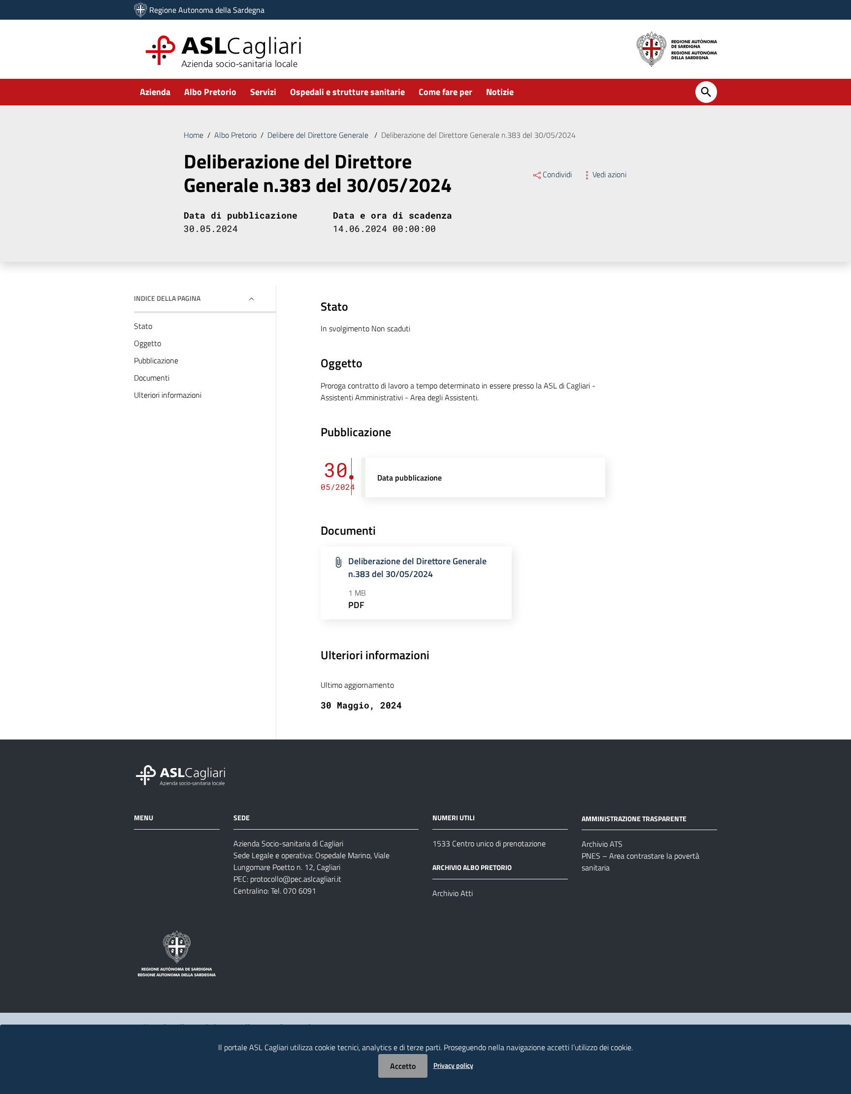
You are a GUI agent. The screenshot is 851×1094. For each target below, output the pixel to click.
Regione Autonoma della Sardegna (206, 10)
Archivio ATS (602, 844)
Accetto (403, 1066)
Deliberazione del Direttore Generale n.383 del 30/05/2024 (417, 567)
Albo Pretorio (210, 91)
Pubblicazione (156, 360)
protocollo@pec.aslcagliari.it (295, 879)
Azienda (155, 91)
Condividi (557, 174)
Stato (143, 326)
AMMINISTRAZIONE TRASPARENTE (634, 818)
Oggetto (147, 343)
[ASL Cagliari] (140, 10)
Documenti (151, 378)
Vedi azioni (609, 174)
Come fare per (445, 91)
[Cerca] (706, 92)
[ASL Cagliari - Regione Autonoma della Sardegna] (185, 773)
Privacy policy (453, 1065)
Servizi (263, 91)
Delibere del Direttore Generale (318, 135)
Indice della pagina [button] (167, 298)
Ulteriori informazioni (167, 395)
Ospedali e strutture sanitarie (347, 91)
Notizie (500, 91)
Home (193, 135)
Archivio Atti (452, 893)
